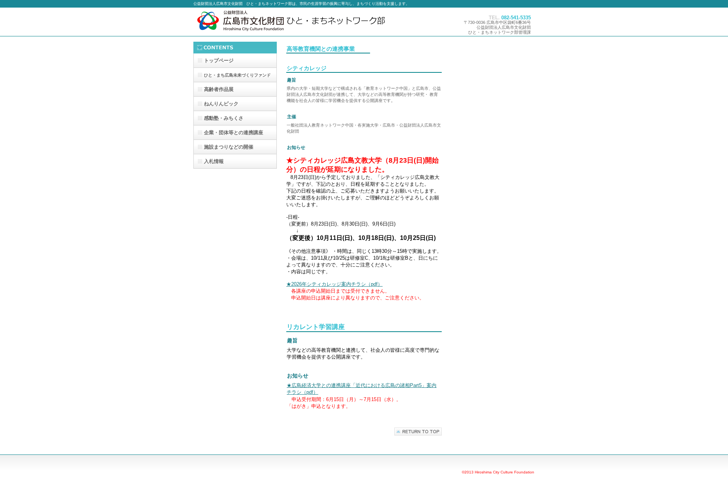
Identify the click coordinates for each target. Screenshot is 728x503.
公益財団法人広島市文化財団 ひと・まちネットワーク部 (307, 22)
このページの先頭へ (418, 432)
